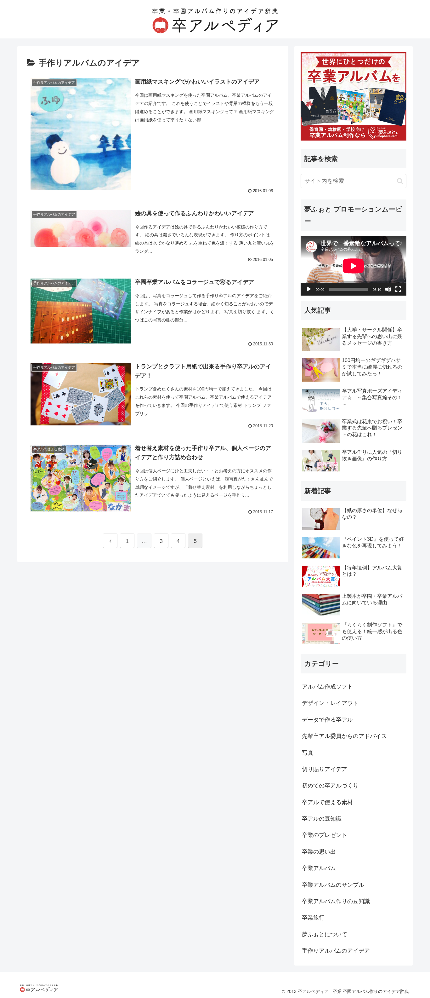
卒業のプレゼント (324, 835)
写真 (307, 753)
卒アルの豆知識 (322, 819)
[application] (353, 266)
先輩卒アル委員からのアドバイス (344, 736)
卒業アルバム (319, 868)
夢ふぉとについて (324, 934)
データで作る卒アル (327, 720)
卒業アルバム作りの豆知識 (336, 901)
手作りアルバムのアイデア (336, 951)
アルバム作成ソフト (327, 687)
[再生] (309, 289)
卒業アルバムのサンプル (333, 885)
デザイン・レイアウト (330, 703)
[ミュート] (388, 289)
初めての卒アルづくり (330, 785)
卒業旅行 (313, 917)
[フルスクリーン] (398, 289)
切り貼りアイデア (324, 769)
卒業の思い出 (319, 852)
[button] (399, 181)
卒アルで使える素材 (327, 802)
